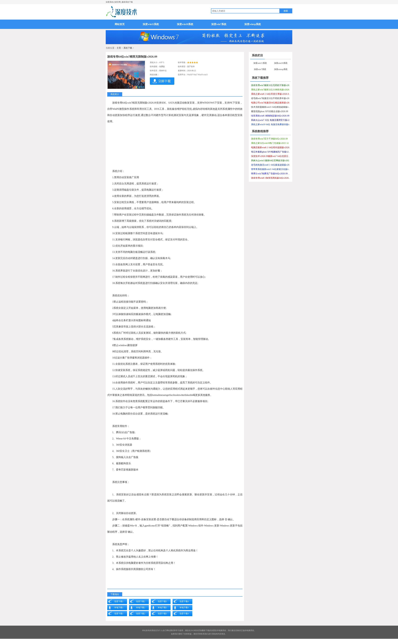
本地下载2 (140, 607)
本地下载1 (118, 607)
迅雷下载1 (118, 601)
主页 (119, 48)
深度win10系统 (185, 24)
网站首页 (120, 24)
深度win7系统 (218, 24)
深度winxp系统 (252, 24)
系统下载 (127, 48)
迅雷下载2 (140, 601)
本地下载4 (184, 607)
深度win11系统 (151, 24)
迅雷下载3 (162, 601)
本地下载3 (162, 607)
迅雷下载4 (184, 601)
